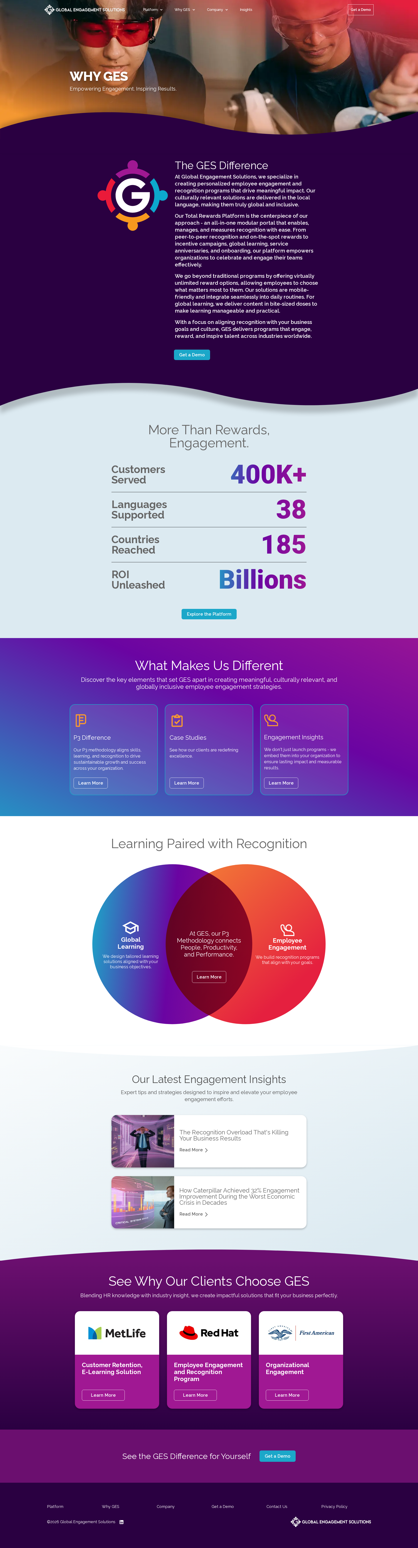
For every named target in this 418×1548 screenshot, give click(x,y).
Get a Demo (361, 10)
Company (215, 10)
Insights (246, 10)
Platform (150, 10)
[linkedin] (121, 1522)
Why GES (182, 10)
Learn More (90, 783)
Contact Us (276, 1506)
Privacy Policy (334, 1506)
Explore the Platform (209, 614)
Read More (191, 1149)
